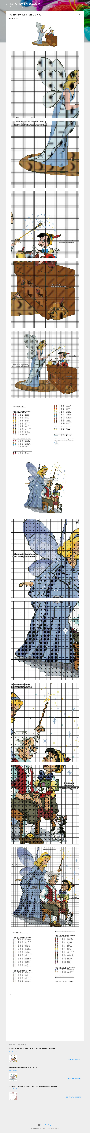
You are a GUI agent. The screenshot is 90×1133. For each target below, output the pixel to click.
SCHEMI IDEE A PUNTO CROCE (25, 4)
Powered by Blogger (46, 1125)
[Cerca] (83, 5)
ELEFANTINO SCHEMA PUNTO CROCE (23, 1067)
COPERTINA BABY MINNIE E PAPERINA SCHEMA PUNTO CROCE (32, 1049)
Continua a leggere (73, 1060)
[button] (79, 15)
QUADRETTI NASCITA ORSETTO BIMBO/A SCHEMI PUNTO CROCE (33, 1086)
